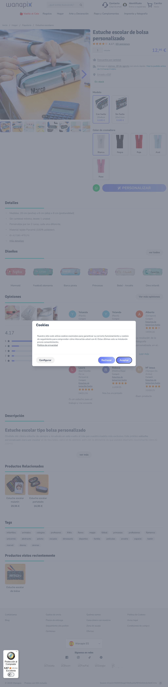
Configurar (45, 360)
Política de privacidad (47, 345)
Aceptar (124, 360)
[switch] (11, 674)
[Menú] (17, 652)
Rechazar (106, 360)
